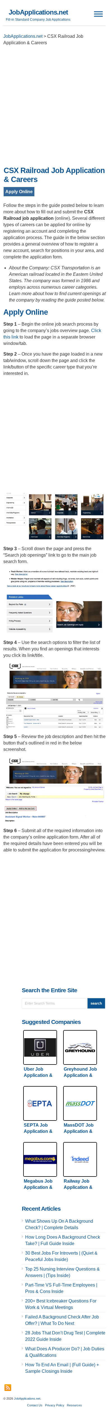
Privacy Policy (54, 1405)
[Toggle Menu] (98, 14)
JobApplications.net (38, 12)
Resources (74, 1405)
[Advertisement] (54, 107)
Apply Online (19, 191)
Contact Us (34, 1405)
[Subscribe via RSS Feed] (7, 1387)
